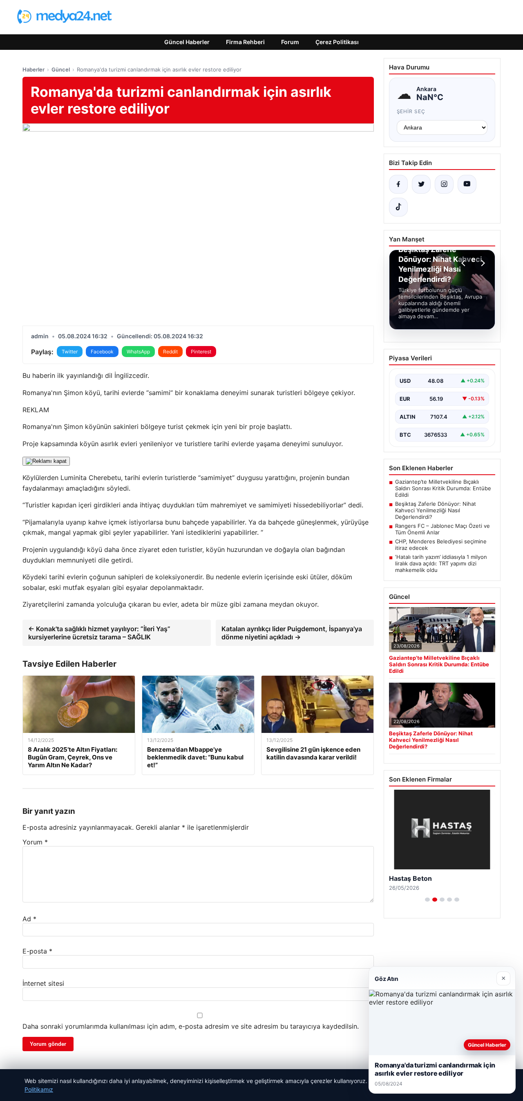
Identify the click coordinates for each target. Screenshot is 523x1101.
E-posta (37, 951)
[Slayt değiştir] (427, 900)
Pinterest (201, 351)
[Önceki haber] (465, 263)
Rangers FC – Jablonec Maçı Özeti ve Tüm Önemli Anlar (442, 529)
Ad (29, 919)
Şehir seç (411, 111)
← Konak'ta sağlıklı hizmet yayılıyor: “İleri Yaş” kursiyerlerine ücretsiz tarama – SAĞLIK (99, 633)
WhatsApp (138, 351)
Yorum (35, 842)
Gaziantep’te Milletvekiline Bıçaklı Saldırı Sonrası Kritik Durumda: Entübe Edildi (443, 488)
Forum (290, 41)
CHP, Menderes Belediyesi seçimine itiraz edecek (441, 544)
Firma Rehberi (245, 41)
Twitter (70, 351)
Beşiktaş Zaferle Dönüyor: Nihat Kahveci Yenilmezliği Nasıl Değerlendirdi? (435, 510)
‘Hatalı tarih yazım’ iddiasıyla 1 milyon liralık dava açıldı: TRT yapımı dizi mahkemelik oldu (441, 563)
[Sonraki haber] (482, 263)
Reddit (170, 351)
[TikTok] (398, 207)
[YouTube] (467, 184)
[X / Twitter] (421, 184)
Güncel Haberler (187, 41)
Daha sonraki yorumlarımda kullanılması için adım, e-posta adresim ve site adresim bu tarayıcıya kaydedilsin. (190, 1026)
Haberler (33, 69)
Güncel (60, 69)
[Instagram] (444, 184)
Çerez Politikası (337, 41)
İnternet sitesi (43, 983)
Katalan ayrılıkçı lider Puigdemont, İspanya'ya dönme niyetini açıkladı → (291, 633)
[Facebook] (398, 184)
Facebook (102, 351)
